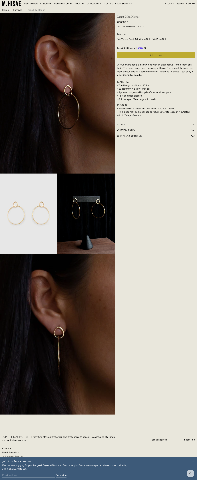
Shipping (121, 26)
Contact (6, 448)
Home (5, 9)
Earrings (17, 9)
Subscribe (189, 439)
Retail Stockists (10, 452)
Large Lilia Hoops (35, 9)
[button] (180, 3)
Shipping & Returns (12, 456)
